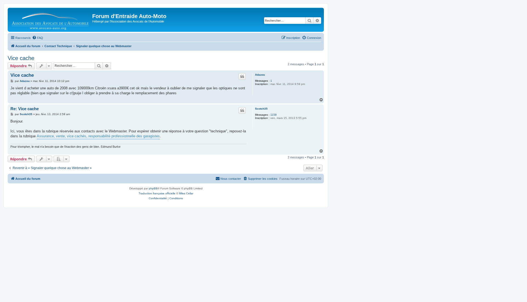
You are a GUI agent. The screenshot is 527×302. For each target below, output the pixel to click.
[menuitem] (37, 38)
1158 (273, 114)
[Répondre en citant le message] (242, 76)
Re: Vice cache (24, 108)
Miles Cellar (186, 193)
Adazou (260, 74)
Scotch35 (261, 108)
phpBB (153, 188)
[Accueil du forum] (50, 19)
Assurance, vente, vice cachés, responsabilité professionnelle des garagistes (98, 136)
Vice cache (21, 58)
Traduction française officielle (157, 193)
